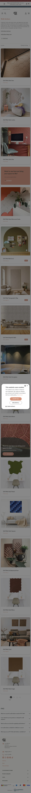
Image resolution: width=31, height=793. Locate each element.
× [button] (27, 385)
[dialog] (15, 396)
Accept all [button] (16, 398)
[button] (10, 406)
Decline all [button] (15, 402)
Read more (19, 395)
